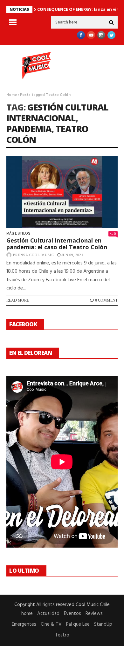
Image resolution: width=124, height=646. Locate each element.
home (27, 613)
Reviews (94, 613)
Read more (17, 300)
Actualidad (48, 613)
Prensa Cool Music (33, 255)
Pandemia (29, 129)
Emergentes (24, 624)
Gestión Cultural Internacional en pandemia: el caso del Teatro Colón (56, 243)
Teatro (62, 635)
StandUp (103, 624)
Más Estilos (18, 233)
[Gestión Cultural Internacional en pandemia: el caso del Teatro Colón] (62, 192)
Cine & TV (51, 624)
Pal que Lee (78, 624)
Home (11, 95)
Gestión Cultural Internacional (57, 112)
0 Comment (106, 300)
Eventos (72, 613)
